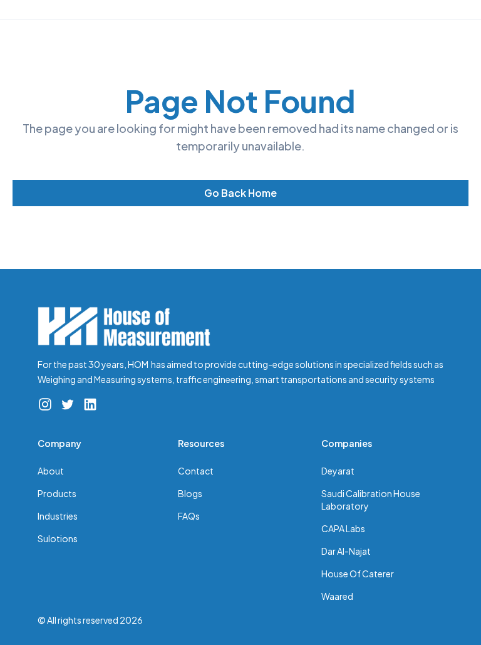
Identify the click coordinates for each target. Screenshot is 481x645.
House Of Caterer (357, 573)
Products (57, 493)
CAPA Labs (343, 528)
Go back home (240, 192)
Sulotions (58, 538)
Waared (337, 596)
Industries (58, 516)
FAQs (189, 516)
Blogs (190, 493)
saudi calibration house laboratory (370, 499)
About (51, 470)
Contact (196, 470)
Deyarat (337, 470)
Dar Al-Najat (346, 551)
